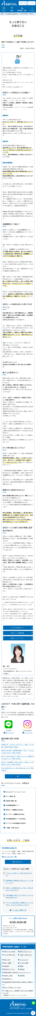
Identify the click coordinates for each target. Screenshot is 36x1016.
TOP (2, 13)
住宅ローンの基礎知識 (17, 633)
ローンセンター (24, 959)
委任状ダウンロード (9, 969)
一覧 (17, 776)
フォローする (29, 733)
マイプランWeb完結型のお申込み (16, 823)
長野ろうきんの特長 (9, 951)
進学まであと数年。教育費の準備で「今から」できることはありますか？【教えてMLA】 (17, 752)
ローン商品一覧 (10, 796)
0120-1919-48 (18, 922)
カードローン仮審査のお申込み (15, 814)
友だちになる (10, 733)
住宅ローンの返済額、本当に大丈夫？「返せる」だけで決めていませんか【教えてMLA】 (17, 763)
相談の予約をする (17, 862)
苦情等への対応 (8, 975)
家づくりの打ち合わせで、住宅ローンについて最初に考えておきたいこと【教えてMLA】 (17, 757)
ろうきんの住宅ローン (17, 627)
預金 (12, 10)
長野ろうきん (9, 3)
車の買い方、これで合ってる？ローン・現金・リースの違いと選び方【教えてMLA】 (17, 746)
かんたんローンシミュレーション (16, 792)
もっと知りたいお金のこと (12, 13)
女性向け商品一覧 (11, 801)
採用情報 (22, 975)
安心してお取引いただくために (12, 987)
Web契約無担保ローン (12, 805)
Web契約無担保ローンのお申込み (16, 819)
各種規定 (22, 969)
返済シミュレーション (17, 638)
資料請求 (6, 966)
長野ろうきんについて (26, 951)
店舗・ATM (22, 3)
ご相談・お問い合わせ (12, 828)
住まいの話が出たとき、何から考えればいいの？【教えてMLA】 (17, 769)
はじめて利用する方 (9, 955)
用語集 (21, 966)
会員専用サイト (8, 979)
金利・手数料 (7, 963)
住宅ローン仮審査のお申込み (14, 810)
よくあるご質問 (24, 963)
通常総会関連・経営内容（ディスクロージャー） (17, 972)
